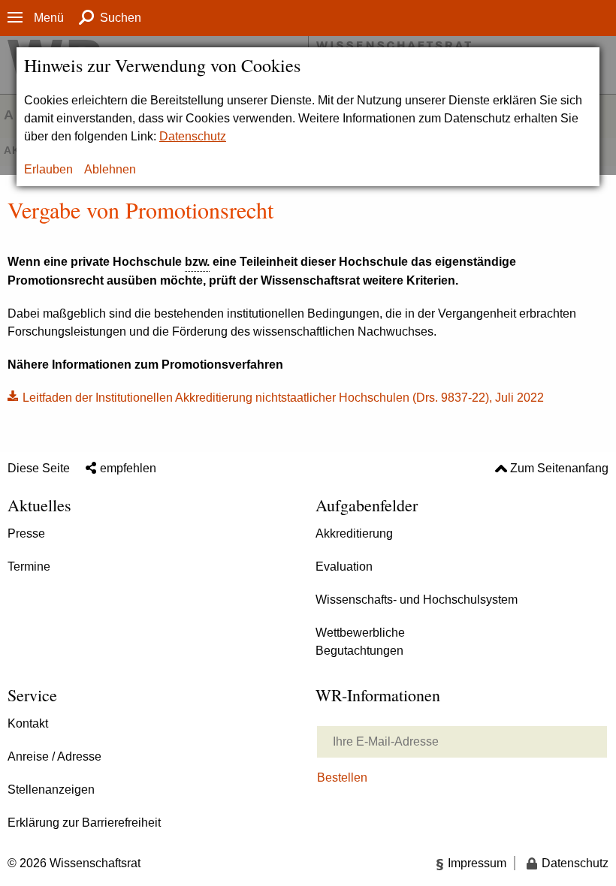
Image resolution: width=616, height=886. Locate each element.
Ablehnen (110, 169)
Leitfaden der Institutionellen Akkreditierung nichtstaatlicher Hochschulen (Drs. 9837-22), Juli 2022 (283, 397)
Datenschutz (192, 136)
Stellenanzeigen (51, 789)
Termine (29, 566)
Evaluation (344, 566)
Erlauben (48, 169)
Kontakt (28, 723)
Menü (49, 17)
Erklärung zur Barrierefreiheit (84, 822)
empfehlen (128, 468)
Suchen (120, 17)
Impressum (477, 863)
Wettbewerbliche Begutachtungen (360, 641)
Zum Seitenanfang (559, 468)
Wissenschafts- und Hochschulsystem (417, 599)
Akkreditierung (354, 533)
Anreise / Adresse (54, 756)
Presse (26, 533)
